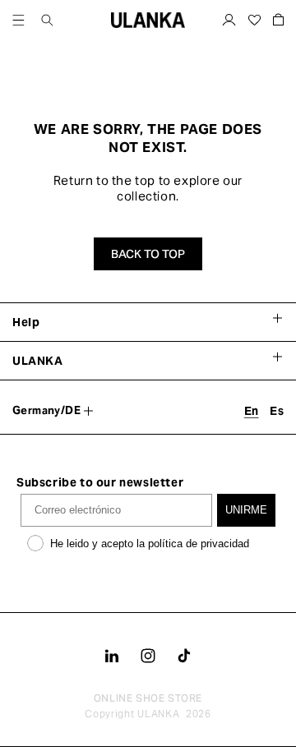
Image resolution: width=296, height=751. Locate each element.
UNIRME (246, 510)
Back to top (148, 253)
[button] (18, 20)
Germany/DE (46, 410)
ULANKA (158, 713)
